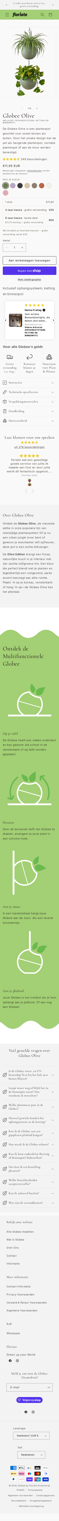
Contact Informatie (19, 1286)
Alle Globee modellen (20, 1231)
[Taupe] (34, 185)
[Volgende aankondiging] (52, 4)
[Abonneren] (48, 1387)
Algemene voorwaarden (20, 1495)
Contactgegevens (45, 1495)
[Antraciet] (20, 185)
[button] (7, 15)
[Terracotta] (41, 185)
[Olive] (5, 185)
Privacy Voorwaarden (21, 1294)
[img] (29, 442)
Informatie (13, 1263)
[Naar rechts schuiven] (37, 108)
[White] (49, 185)
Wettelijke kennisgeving (31, 1506)
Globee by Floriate (27, 1485)
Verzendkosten (34, 171)
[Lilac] (13, 185)
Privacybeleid (35, 1490)
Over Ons (13, 1247)
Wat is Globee (15, 1239)
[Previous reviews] (5, 320)
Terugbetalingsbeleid (40, 1500)
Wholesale (13, 1333)
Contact (12, 1255)
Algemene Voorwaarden (22, 1310)
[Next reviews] (53, 320)
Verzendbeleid (18, 1500)
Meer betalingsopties (29, 279)
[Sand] (27, 185)
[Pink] (5, 193)
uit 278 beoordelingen (29, 447)
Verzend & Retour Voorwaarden (27, 1302)
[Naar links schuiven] (22, 108)
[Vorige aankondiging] (6, 4)
